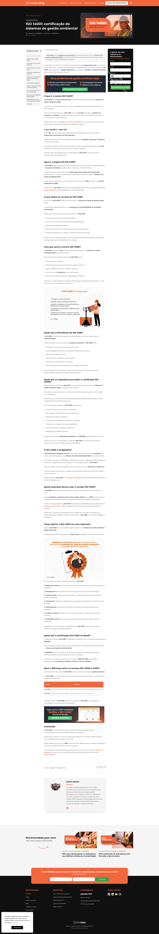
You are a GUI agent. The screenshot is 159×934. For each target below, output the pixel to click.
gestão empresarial (51, 190)
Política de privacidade (87, 904)
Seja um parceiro (31, 900)
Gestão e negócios (35, 15)
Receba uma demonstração (117, 3)
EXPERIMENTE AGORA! (120, 87)
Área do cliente (85, 897)
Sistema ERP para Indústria (61, 894)
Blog (27, 903)
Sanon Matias (32, 35)
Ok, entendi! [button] (17, 927)
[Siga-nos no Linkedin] (112, 894)
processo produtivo (69, 218)
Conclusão (29, 104)
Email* (112, 67)
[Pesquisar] (131, 3)
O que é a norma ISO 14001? (34, 56)
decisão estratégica (74, 478)
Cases (27, 897)
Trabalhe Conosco (31, 906)
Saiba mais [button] (15, 922)
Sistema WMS (57, 906)
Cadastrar (102, 879)
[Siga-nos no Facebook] (109, 894)
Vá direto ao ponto (32, 51)
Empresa (28, 894)
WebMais (69, 784)
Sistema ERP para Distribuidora (62, 897)
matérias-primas (78, 222)
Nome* (112, 61)
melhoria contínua (60, 276)
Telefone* (113, 73)
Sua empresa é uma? (116, 79)
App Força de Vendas (59, 903)
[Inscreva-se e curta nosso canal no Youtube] (116, 894)
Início (27, 15)
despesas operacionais (52, 506)
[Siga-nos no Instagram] (120, 894)
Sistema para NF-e (58, 900)
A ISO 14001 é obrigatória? (33, 83)
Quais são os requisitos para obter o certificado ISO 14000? (34, 78)
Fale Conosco (30, 910)
